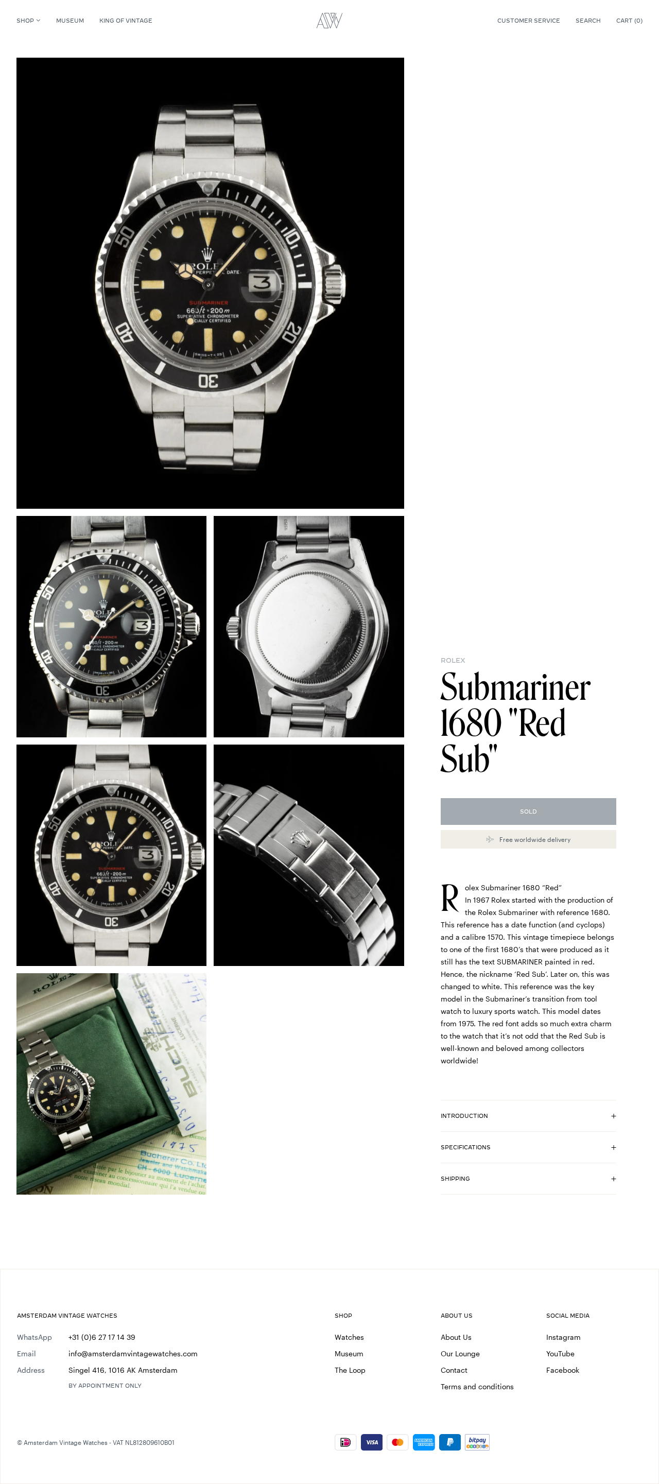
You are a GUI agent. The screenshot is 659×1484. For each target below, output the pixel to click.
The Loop (350, 1370)
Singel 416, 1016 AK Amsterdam (123, 1370)
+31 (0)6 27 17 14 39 (101, 1337)
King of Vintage (125, 21)
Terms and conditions (477, 1386)
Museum (70, 21)
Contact (454, 1370)
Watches (349, 1337)
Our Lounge (460, 1353)
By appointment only (105, 1386)
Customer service (528, 21)
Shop (25, 21)
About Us (456, 1337)
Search (588, 21)
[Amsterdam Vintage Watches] (329, 20)
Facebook (562, 1370)
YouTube (560, 1353)
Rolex (453, 660)
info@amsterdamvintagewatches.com (133, 1353)
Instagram (563, 1337)
